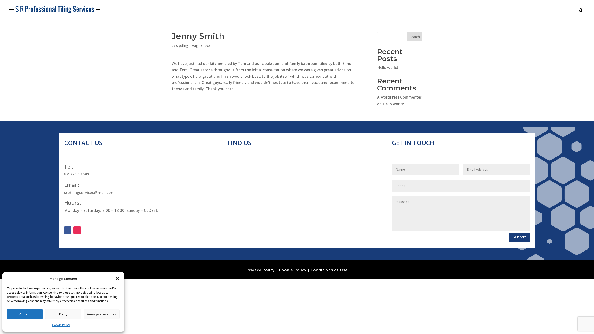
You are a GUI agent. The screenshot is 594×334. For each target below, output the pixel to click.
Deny (63, 314)
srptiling (182, 45)
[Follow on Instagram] (77, 230)
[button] (117, 278)
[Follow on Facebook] (67, 230)
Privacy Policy (260, 270)
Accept (25, 314)
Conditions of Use (329, 270)
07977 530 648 (76, 174)
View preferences (101, 314)
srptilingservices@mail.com (89, 192)
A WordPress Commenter (399, 97)
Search (415, 37)
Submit (519, 237)
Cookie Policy (61, 325)
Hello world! (387, 67)
